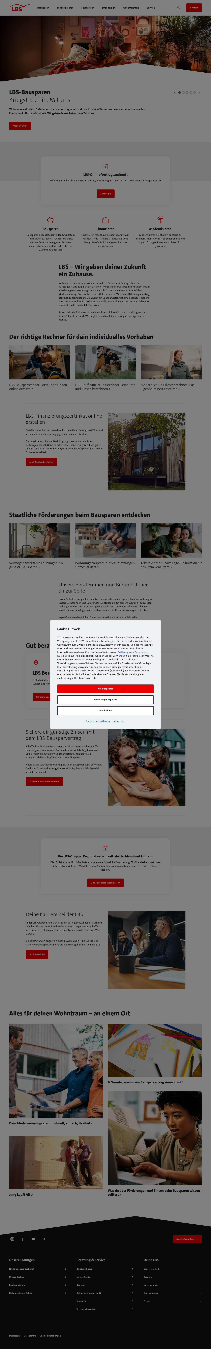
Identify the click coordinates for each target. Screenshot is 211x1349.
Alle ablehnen (105, 710)
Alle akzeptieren (105, 688)
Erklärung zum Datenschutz (133, 652)
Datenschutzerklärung (98, 721)
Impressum (119, 721)
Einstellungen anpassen (105, 699)
